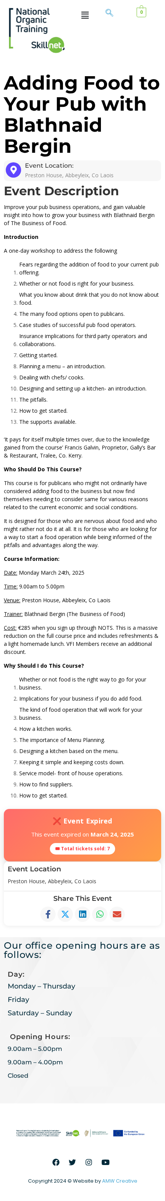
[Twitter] (72, 1162)
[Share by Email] (117, 914)
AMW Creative (119, 1181)
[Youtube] (105, 1162)
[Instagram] (89, 1162)
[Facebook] (56, 1162)
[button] (84, 15)
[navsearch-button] (109, 13)
